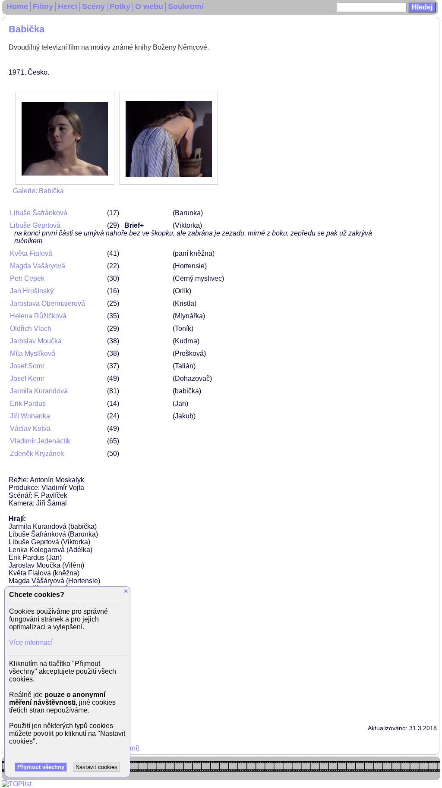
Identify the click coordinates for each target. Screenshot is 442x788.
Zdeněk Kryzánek (37, 453)
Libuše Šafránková (38, 213)
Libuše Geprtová (35, 225)
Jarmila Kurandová (39, 391)
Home (17, 6)
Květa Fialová (31, 253)
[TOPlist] (17, 784)
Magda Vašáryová (37, 266)
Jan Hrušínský (32, 291)
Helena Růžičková (38, 316)
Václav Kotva (30, 428)
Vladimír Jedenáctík (40, 441)
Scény (93, 6)
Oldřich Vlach (30, 328)
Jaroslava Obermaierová (47, 303)
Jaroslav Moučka (36, 341)
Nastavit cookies (96, 767)
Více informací (31, 642)
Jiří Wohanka (30, 416)
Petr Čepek (27, 278)
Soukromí (186, 6)
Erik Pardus (28, 403)
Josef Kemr (27, 378)
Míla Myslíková (32, 353)
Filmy (43, 6)
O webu (149, 6)
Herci (67, 6)
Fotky (120, 6)
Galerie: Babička (38, 191)
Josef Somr (27, 366)
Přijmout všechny (40, 767)
